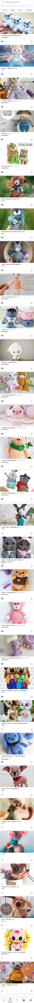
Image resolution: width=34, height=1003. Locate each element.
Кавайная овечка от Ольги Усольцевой (13, 952)
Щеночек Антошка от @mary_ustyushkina (14, 690)
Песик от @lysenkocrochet (9, 985)
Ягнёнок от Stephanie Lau (9, 362)
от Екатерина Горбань (13, 625)
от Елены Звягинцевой (13, 460)
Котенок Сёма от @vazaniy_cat (10, 821)
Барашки (29, 10)
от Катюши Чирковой (11, 395)
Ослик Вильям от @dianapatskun (11, 264)
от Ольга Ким (9, 166)
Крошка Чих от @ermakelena (10, 788)
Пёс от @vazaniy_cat (7, 919)
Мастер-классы (11, 6)
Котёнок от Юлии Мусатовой (15, 658)
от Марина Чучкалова (14, 428)
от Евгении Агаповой (11, 297)
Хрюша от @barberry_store (9, 68)
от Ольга (7, 133)
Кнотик (3, 6)
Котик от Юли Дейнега (12, 592)
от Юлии (9, 329)
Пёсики (13, 10)
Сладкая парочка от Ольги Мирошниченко (14, 723)
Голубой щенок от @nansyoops (11, 35)
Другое (21, 10)
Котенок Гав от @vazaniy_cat (10, 887)
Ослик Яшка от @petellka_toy (10, 527)
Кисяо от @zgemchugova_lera (10, 199)
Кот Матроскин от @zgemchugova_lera (13, 231)
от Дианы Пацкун (11, 101)
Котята (5, 10)
